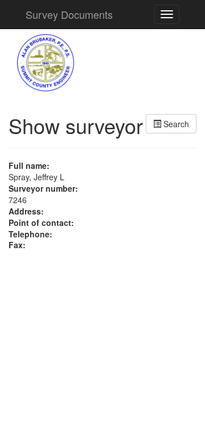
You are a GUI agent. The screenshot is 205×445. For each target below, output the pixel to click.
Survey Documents (69, 14)
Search (175, 124)
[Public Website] (45, 61)
